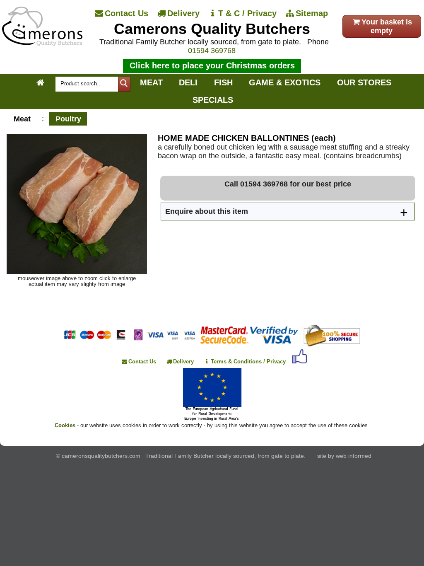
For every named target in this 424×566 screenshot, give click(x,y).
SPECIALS (213, 99)
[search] (124, 84)
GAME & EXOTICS (284, 82)
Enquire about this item (206, 211)
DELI (188, 82)
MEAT (151, 82)
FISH (223, 82)
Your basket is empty (386, 26)
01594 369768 (212, 50)
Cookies (65, 425)
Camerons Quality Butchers (212, 28)
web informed (353, 455)
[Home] (42, 43)
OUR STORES (364, 82)
